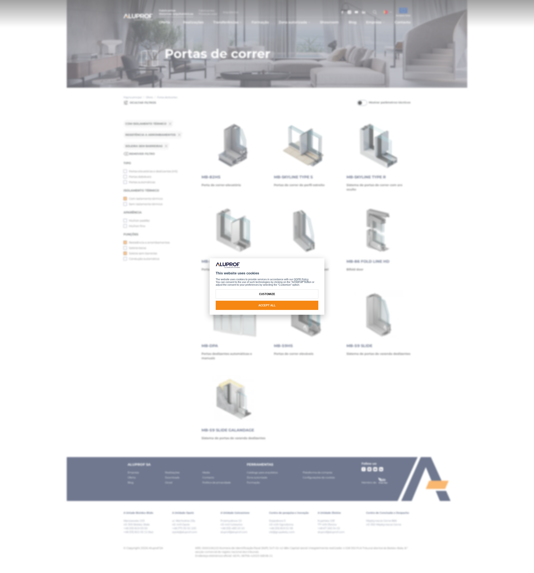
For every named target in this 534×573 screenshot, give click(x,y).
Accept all (267, 305)
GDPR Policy (301, 279)
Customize (267, 294)
